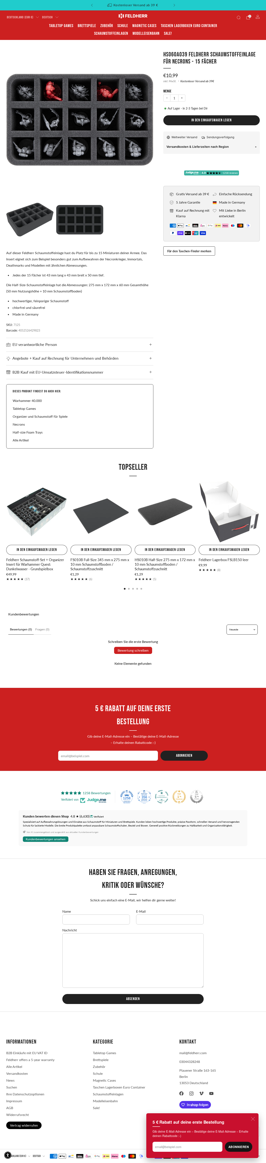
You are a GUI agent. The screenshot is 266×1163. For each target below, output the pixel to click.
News (10, 1080)
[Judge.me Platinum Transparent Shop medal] (161, 796)
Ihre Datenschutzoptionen (25, 1094)
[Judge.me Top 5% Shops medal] (196, 796)
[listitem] (133, 5)
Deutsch (47, 17)
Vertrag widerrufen (24, 1125)
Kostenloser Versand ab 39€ (197, 81)
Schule (122, 25)
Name (66, 911)
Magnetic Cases (144, 25)
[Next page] (260, 512)
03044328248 (189, 1062)
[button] (7, 1155)
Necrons (19, 424)
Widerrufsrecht (17, 1115)
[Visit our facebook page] (181, 1093)
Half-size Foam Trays (28, 432)
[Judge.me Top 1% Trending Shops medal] (179, 796)
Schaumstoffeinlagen (111, 33)
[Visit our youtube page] (211, 1093)
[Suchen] (238, 17)
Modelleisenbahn (146, 33)
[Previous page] (6, 512)
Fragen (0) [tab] (42, 629)
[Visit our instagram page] (191, 1093)
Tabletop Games (61, 25)
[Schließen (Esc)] (253, 1118)
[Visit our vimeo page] (201, 1093)
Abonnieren (238, 1147)
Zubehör (106, 25)
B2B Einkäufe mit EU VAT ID (26, 1053)
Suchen (11, 1087)
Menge (167, 91)
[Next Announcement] (174, 5)
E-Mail (141, 911)
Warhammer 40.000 (27, 401)
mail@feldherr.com (193, 1053)
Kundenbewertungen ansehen (45, 839)
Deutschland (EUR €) (20, 17)
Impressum (14, 1101)
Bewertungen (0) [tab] (21, 629)
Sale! (168, 33)
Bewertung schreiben (133, 650)
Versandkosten (17, 1073)
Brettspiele (87, 25)
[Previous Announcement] (92, 5)
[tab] (125, 589)
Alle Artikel (21, 440)
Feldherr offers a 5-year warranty (30, 1060)
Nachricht (69, 930)
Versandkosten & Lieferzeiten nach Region (197, 146)
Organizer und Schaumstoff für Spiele (40, 416)
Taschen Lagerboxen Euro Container (189, 25)
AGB (9, 1108)
